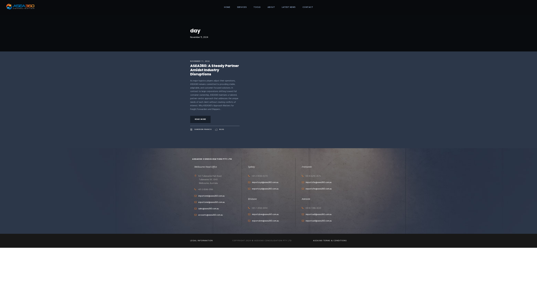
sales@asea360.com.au (208, 208)
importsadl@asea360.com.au (319, 214)
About (271, 7)
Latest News (288, 7)
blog (221, 129)
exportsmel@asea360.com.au (211, 202)
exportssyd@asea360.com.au (265, 189)
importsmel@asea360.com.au (211, 196)
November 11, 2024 (200, 61)
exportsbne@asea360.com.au (265, 221)
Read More (200, 119)
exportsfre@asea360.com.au (319, 189)
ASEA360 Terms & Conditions (330, 240)
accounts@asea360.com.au (210, 215)
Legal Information (201, 240)
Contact (307, 7)
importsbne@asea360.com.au (265, 214)
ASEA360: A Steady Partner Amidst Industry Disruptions (214, 70)
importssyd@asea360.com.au (265, 182)
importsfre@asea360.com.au (319, 182)
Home (227, 7)
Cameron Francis (203, 129)
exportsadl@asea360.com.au (319, 221)
